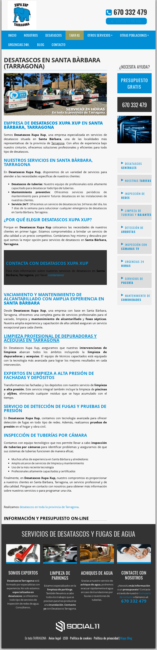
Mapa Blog (126, 638)
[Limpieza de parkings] (60, 562)
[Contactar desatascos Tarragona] (134, 562)
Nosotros (31, 35)
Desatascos (53, 35)
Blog (40, 44)
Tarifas (74, 35)
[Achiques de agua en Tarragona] (97, 562)
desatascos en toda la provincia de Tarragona (49, 507)
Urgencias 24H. (18, 44)
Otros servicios (98, 35)
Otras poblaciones (133, 35)
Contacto (58, 44)
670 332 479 (130, 12)
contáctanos (56, 275)
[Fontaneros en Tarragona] (23, 562)
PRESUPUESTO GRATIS (134, 83)
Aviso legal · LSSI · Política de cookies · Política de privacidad (84, 638)
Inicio (12, 35)
